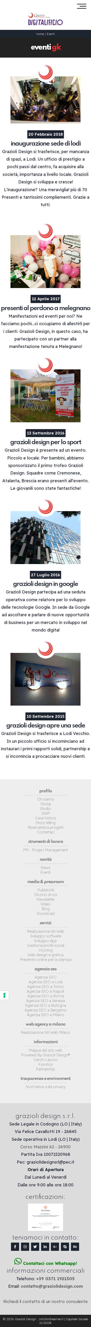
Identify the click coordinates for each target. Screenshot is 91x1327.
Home (40, 34)
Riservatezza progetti (45, 827)
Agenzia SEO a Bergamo (45, 1010)
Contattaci (45, 832)
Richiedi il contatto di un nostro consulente (45, 1301)
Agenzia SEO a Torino (45, 986)
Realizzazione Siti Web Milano (45, 1032)
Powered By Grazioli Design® (45, 1055)
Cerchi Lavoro (46, 1059)
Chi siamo (45, 799)
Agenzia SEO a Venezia (45, 1000)
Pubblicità (45, 890)
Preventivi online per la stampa (45, 959)
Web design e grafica (45, 954)
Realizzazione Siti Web (45, 931)
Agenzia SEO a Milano (45, 1014)
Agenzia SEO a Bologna (45, 1005)
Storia (46, 804)
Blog (46, 908)
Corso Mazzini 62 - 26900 (45, 1146)
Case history (45, 818)
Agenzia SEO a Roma (45, 996)
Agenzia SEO (45, 977)
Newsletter (45, 899)
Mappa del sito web (45, 1050)
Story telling (46, 822)
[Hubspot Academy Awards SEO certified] (45, 1229)
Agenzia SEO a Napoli (45, 991)
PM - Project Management (45, 850)
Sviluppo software (45, 936)
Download (46, 913)
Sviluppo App (45, 940)
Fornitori (45, 1064)
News (45, 867)
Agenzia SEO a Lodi (45, 981)
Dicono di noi (45, 894)
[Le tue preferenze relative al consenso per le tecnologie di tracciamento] (4, 995)
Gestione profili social (45, 945)
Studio (45, 808)
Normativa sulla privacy (45, 1086)
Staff (46, 813)
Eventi (51, 34)
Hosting (45, 950)
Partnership (45, 1069)
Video (46, 904)
